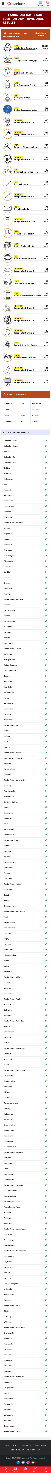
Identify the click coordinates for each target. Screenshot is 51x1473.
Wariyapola (8, 1097)
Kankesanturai (9, 928)
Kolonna (7, 1371)
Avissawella (8, 495)
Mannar (7, 982)
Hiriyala (7, 1092)
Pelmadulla (8, 1344)
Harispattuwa (9, 659)
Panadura (8, 605)
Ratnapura (8, 1338)
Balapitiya (8, 785)
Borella (7, 451)
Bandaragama (9, 610)
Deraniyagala (9, 1426)
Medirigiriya (9, 1240)
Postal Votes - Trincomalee (14, 1070)
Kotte (6, 484)
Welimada (8, 1289)
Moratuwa (8, 517)
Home (7, 1445)
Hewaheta (8, 687)
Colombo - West (10, 462)
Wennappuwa (9, 1180)
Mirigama (8, 550)
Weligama (8, 878)
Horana (7, 616)
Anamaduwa (8, 1163)
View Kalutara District (40, 34)
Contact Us (27, 1445)
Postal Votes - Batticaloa (14, 1021)
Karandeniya (9, 796)
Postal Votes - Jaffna (12, 977)
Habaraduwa (9, 835)
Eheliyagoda (9, 1333)
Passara (7, 1267)
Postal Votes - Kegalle (12, 1431)
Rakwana (7, 1355)
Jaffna (6, 966)
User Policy (40, 1445)
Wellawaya (8, 1322)
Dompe (7, 583)
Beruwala (8, 638)
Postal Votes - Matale (12, 753)
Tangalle (7, 900)
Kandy (6, 698)
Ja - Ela (7, 572)
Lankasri (25, 1458)
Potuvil (7, 1043)
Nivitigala (8, 1360)
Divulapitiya (8, 545)
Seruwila (7, 1054)
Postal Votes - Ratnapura (14, 1377)
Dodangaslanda (10, 1147)
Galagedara (8, 654)
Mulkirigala (8, 889)
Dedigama (8, 1382)
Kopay (6, 939)
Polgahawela (9, 1130)
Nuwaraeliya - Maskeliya (14, 758)
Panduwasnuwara (11, 1103)
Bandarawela (9, 1295)
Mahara (7, 577)
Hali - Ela (7, 1278)
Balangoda (8, 1349)
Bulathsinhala (9, 621)
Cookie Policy (17, 1450)
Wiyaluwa (8, 1262)
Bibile (6, 1311)
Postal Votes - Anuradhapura (15, 1229)
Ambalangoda (9, 791)
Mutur (6, 1065)
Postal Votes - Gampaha (13, 599)
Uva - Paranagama (11, 1284)
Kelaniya (7, 594)
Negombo (8, 534)
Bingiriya (7, 1108)
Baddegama (8, 813)
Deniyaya (7, 846)
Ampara (7, 1026)
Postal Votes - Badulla (12, 1305)
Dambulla (8, 731)
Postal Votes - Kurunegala (14, 1152)
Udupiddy (7, 944)
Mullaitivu (8, 993)
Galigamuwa (9, 1388)
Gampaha (7, 566)
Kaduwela (8, 490)
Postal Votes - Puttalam (13, 1185)
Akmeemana (9, 829)
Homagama (8, 501)
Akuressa (8, 857)
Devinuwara (8, 868)
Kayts (6, 917)
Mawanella (8, 1404)
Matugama (8, 627)
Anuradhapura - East (12, 1201)
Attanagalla (8, 561)
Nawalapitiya (9, 720)
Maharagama (9, 506)
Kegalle (7, 1393)
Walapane (8, 774)
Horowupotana (10, 1196)
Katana (7, 539)
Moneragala (8, 1316)
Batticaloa (8, 1010)
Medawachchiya (10, 1191)
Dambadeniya (9, 1125)
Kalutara (7, 632)
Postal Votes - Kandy (12, 725)
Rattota (7, 747)
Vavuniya (7, 988)
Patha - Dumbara (10, 665)
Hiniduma (7, 807)
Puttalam (7, 1158)
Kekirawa (8, 1223)
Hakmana (7, 851)
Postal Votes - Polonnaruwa (15, 1251)
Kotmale (7, 764)
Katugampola (9, 1114)
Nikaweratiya (9, 1081)
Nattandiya (8, 1174)
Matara (7, 873)
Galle (6, 824)
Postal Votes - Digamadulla (14, 1048)
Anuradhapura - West (12, 1207)
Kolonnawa (8, 479)
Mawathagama (9, 1141)
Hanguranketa (9, 769)
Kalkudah (7, 1004)
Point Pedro (9, 950)
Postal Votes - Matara (12, 884)
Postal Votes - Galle (12, 840)
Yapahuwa (8, 1086)
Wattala (7, 528)
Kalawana (8, 1366)
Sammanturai (9, 1032)
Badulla (7, 1273)
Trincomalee (9, 1059)
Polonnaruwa (9, 1245)
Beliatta (7, 895)
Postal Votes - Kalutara (13, 649)
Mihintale (8, 1218)
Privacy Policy (33, 1450)
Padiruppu (8, 1015)
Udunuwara (8, 709)
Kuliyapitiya (8, 1119)
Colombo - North (10, 441)
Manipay (7, 933)
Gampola (7, 714)
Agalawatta (8, 643)
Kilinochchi (8, 972)
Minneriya (8, 1234)
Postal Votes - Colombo (13, 523)
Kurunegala (8, 1136)
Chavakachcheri (10, 955)
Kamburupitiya (10, 862)
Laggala (7, 736)
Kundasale (8, 681)
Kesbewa (7, 512)
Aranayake (8, 1409)
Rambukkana (9, 1399)
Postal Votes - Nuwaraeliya (15, 780)
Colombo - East (10, 457)
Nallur (6, 961)
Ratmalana (8, 473)
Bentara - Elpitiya (11, 802)
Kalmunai (7, 1037)
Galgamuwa (8, 1076)
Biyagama (8, 588)
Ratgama (7, 818)
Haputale (7, 1300)
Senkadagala (9, 692)
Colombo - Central (11, 446)
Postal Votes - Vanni (12, 999)
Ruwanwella (8, 1420)
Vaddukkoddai (9, 922)
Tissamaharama (10, 906)
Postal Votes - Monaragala (14, 1327)
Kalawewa (8, 1212)
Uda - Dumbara (10, 670)
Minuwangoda (9, 555)
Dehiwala (7, 468)
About (16, 1445)
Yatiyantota (8, 1415)
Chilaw (6, 1169)
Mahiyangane (9, 1256)
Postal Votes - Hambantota (14, 911)
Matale (7, 742)
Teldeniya (7, 676)
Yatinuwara (8, 703)
